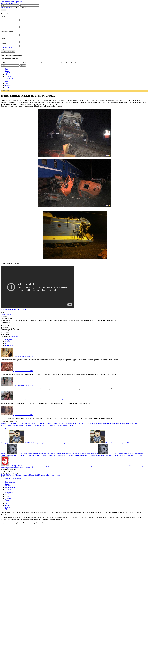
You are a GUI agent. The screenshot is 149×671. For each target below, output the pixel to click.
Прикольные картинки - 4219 (23, 371)
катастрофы (17, 309)
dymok (12, 475)
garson (20, 475)
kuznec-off (44, 475)
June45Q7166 (35, 475)
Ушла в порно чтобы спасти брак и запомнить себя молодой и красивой (38, 400)
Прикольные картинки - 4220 (23, 385)
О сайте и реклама (15, 2)
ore (49, 475)
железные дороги (7, 309)
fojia (16, 475)
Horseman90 (27, 475)
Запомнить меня (20, 7)
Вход (2, 3)
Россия (24, 309)
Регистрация (9, 3)
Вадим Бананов (6, 315)
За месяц (8, 341)
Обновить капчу (6, 47)
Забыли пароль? (6, 7)
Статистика (5, 2)
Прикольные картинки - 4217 (23, 415)
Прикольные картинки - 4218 (23, 356)
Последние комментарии (9, 421)
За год (7, 343)
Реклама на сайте (15, 478)
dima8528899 (5, 475)
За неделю (8, 340)
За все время (9, 345)
